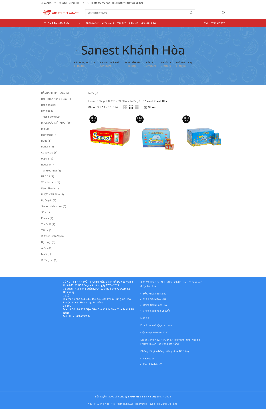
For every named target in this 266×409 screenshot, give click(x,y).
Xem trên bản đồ (152, 364)
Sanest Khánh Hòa (110, 168)
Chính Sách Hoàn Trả (155, 304)
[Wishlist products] (223, 13)
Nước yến (135, 101)
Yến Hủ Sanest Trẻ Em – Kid (203, 160)
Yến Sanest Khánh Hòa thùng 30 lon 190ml (110, 162)
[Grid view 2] (125, 107)
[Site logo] (60, 12)
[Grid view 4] (137, 107)
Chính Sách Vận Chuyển (156, 310)
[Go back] (77, 50)
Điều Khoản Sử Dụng (154, 293)
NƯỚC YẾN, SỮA (117, 101)
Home (91, 101)
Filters (152, 107)
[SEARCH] (191, 12)
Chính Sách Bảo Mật (154, 299)
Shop (102, 101)
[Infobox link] (48, 3)
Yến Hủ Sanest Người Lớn (156, 160)
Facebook (148, 358)
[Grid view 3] (131, 107)
